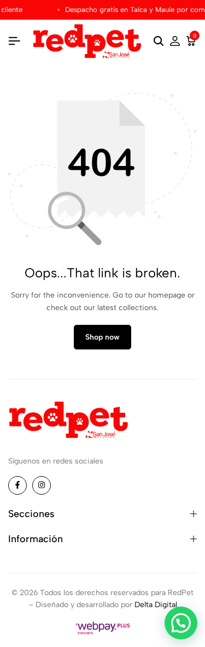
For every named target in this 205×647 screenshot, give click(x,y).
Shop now (102, 337)
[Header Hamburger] (14, 41)
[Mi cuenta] (175, 41)
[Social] (17, 485)
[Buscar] (158, 41)
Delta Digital (155, 604)
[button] (181, 623)
